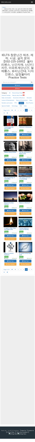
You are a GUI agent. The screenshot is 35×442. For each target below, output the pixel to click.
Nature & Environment (22, 100)
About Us (23, 430)
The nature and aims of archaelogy (25, 178)
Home (4, 7)
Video (25, 106)
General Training (6, 95)
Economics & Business (19, 97)
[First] (12, 110)
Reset (18, 88)
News (30, 100)
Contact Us (31, 430)
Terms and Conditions (22, 432)
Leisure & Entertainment (8, 100)
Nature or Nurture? (24, 203)
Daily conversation (6, 97)
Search (18, 85)
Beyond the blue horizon (9, 203)
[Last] (7, 113)
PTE (15, 103)
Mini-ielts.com (6, 2)
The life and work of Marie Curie (25, 153)
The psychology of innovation (9, 178)
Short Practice (29, 103)
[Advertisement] (17, 33)
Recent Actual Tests (17, 93)
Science (21, 103)
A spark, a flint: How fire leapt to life (10, 228)
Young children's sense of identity (24, 228)
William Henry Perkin (10, 152)
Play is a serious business (9, 254)
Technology (15, 106)
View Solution (11, 137)
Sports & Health (6, 106)
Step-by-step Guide (17, 95)
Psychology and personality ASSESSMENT (8, 128)
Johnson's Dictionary (25, 127)
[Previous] (15, 110)
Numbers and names (7, 103)
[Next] (4, 113)
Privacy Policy (10, 432)
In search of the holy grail (25, 254)
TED (21, 106)
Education (29, 97)
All (9, 93)
